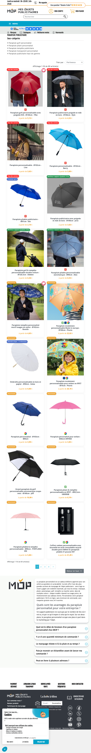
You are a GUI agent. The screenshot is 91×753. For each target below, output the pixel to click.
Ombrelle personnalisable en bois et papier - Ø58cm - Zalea (25, 383)
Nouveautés (59, 32)
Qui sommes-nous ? (14, 701)
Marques (13, 32)
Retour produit (12, 703)
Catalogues (27, 32)
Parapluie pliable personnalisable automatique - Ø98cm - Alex (65, 274)
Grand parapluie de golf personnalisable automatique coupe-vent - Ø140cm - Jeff (25, 491)
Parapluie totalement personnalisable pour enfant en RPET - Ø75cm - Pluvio (65, 383)
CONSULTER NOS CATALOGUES (78, 697)
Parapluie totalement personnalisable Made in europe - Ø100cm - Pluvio (65, 328)
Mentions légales (68, 728)
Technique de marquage (16, 706)
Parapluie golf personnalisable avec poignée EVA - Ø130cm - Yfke (25, 114)
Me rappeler (43, 3)
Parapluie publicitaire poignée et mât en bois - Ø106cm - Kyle (65, 114)
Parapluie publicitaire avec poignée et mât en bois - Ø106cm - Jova (65, 220)
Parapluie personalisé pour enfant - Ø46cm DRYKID (65, 438)
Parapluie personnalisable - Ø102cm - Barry (65, 167)
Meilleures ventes (43, 32)
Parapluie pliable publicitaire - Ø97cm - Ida (26, 220)
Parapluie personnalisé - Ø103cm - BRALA (25, 438)
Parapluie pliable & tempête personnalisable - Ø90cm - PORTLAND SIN (26, 549)
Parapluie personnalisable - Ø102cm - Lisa (25, 166)
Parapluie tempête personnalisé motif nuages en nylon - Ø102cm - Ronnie (25, 327)
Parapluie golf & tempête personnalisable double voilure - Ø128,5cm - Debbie (25, 272)
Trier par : (60, 62)
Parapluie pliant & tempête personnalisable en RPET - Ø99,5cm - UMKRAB (65, 492)
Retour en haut (74, 571)
